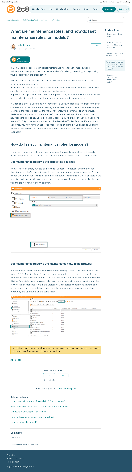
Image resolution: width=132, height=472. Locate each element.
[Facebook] (11, 360)
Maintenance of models (50, 20)
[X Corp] (15, 360)
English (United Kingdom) (20, 466)
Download (109, 9)
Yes (49, 375)
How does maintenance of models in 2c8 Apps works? (114, 78)
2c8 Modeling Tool (30, 20)
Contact (76, 9)
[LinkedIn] (19, 360)
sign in (19, 444)
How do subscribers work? (114, 35)
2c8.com (123, 9)
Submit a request (67, 388)
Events (96, 9)
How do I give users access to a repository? (32, 417)
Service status (108, 2)
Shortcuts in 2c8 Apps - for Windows (29, 411)
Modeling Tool (38, 9)
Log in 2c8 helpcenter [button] (10, 2)
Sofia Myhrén (24, 45)
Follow (96, 45)
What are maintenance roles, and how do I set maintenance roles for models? (114, 65)
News (86, 9)
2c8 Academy (125, 2)
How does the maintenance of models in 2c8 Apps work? (39, 406)
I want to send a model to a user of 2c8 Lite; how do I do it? (114, 45)
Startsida (11, 455)
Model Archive (62, 9)
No (63, 375)
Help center (13, 462)
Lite (50, 9)
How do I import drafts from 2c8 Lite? (114, 54)
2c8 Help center (13, 20)
